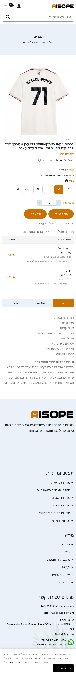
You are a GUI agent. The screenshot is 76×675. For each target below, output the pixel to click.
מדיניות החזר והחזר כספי (37, 231)
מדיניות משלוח (63, 231)
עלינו (67, 552)
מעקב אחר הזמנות (58, 559)
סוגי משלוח (47, 160)
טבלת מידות (39, 303)
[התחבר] (18, 6)
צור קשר (65, 544)
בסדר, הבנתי (63, 668)
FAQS (66, 567)
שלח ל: (64, 160)
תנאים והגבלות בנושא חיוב (53, 490)
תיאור (63, 303)
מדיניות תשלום (61, 497)
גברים (70, 139)
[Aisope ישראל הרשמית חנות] (63, 6)
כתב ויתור (64, 582)
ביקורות (14, 303)
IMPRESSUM (61, 574)
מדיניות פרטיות (60, 482)
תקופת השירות (61, 520)
